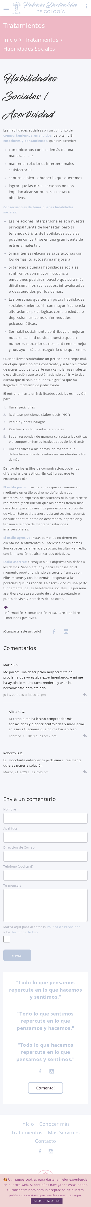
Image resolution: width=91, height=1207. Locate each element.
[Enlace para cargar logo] (45, 7)
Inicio (10, 39)
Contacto (45, 1140)
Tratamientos (41, 39)
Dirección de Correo (18, 847)
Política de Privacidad (63, 927)
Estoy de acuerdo (47, 1201)
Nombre (9, 809)
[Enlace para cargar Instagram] (66, 631)
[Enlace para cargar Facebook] (54, 631)
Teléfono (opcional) (18, 866)
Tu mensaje (12, 885)
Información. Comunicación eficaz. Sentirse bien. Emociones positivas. (42, 615)
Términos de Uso (24, 932)
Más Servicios (64, 1132)
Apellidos (10, 828)
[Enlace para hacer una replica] (85, 694)
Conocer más (54, 1123)
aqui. (78, 1195)
